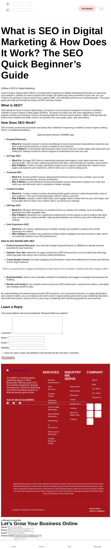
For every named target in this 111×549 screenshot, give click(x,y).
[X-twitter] (90, 414)
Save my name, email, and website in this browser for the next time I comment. (41, 353)
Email (4, 343)
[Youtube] (98, 414)
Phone (5, 530)
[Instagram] (90, 406)
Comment (6, 333)
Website (5, 348)
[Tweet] (55, 273)
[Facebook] (98, 406)
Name (4, 338)
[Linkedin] (90, 421)
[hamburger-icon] (101, 9)
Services (5, 536)
